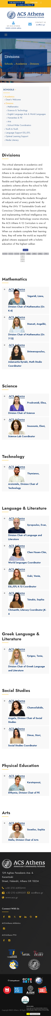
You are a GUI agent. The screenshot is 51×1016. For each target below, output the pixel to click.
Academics (21, 63)
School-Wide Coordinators (19, 125)
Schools (9, 63)
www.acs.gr (11, 897)
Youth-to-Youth (12, 128)
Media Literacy (12, 140)
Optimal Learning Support (17, 136)
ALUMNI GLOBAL (24, 5)
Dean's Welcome (13, 99)
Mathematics (13, 106)
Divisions (34, 63)
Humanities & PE (15, 117)
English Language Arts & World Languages (27, 114)
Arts (9, 121)
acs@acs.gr (37, 892)
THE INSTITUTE (15, 2)
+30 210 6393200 (15, 888)
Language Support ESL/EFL (18, 132)
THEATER (34, 2)
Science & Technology (17, 110)
